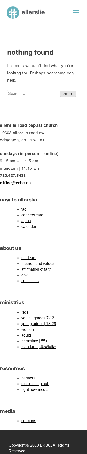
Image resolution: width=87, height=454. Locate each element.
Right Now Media (35, 389)
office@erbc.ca (15, 183)
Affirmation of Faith (36, 269)
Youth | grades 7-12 (37, 318)
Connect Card (32, 215)
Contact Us (30, 281)
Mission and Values (37, 263)
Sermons (28, 421)
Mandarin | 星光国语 (38, 347)
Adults (26, 335)
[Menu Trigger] (76, 10)
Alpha (26, 221)
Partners (28, 378)
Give (25, 275)
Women (27, 329)
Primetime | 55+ (34, 341)
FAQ (24, 209)
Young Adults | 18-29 (38, 324)
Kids (24, 312)
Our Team (28, 258)
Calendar (28, 226)
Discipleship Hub (35, 384)
